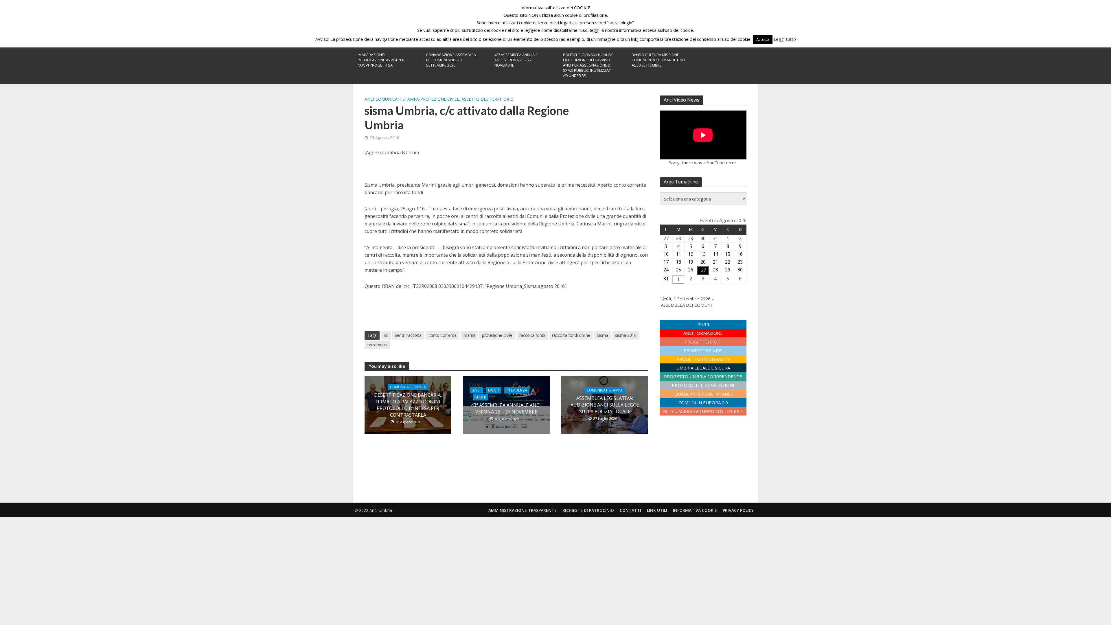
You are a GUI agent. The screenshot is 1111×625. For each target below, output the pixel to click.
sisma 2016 (626, 335)
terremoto (377, 345)
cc (386, 335)
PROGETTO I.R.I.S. (703, 342)
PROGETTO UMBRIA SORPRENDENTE (703, 376)
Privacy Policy (738, 510)
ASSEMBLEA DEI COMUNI (686, 305)
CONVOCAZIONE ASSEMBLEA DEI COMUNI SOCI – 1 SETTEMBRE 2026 (451, 60)
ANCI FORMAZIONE (703, 333)
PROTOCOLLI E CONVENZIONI (703, 385)
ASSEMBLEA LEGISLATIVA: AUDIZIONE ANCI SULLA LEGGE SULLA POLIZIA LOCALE (605, 405)
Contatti (630, 510)
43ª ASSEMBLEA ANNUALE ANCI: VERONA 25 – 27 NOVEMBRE (516, 60)
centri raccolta (408, 335)
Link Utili (657, 510)
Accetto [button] (762, 39)
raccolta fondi (532, 335)
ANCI (369, 99)
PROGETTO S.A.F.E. (703, 350)
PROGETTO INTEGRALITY (703, 359)
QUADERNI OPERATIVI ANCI (703, 394)
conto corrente (442, 335)
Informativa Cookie (695, 510)
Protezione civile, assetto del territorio (467, 99)
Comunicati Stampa (397, 99)
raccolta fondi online (571, 335)
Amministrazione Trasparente (522, 510)
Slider (480, 397)
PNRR (703, 324)
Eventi (493, 390)
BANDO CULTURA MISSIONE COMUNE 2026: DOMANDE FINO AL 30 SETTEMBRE (658, 60)
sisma (602, 335)
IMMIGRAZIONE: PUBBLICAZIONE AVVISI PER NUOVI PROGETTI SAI (381, 60)
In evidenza (517, 390)
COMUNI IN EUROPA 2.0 (703, 402)
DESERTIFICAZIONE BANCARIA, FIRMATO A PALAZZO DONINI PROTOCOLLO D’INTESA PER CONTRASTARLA (408, 405)
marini (469, 335)
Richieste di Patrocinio (588, 510)
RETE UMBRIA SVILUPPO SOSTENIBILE (703, 411)
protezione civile (497, 335)
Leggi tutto (785, 39)
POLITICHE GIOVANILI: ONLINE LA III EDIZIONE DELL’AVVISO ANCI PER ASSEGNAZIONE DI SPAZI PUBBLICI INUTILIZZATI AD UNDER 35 (588, 65)
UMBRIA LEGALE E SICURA (703, 368)
